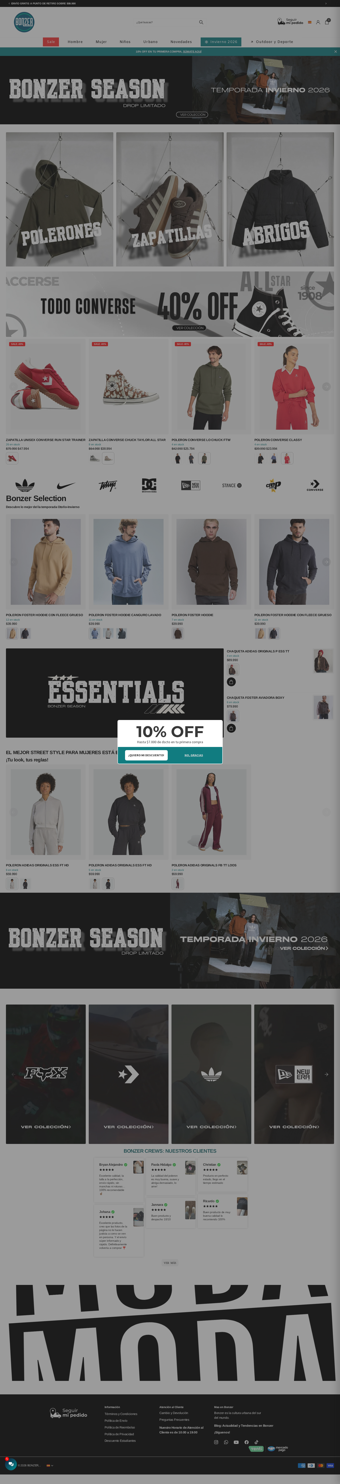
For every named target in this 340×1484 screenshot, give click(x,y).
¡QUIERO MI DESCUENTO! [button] (146, 755)
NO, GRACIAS (194, 755)
